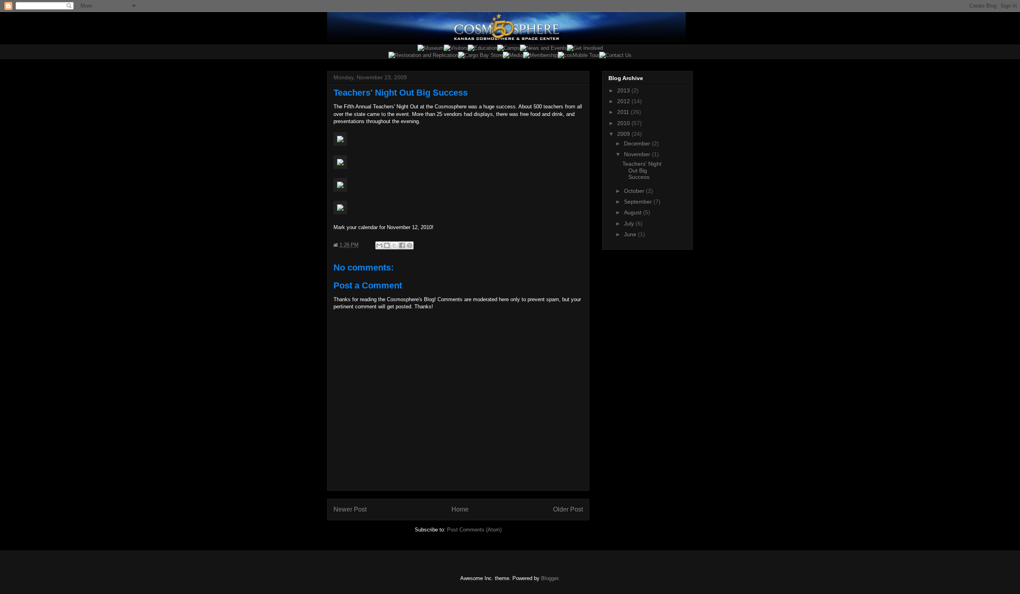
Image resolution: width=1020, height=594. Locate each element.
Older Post (568, 509)
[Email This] (379, 245)
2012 (624, 101)
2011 (624, 112)
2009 (624, 134)
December (638, 143)
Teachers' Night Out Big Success (641, 170)
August (633, 212)
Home (460, 509)
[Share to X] (394, 245)
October (635, 191)
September (638, 201)
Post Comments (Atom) (474, 530)
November (638, 154)
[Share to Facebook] (402, 245)
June (631, 234)
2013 (624, 90)
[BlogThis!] (387, 245)
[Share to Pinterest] (410, 245)
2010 (624, 123)
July (630, 223)
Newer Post (350, 509)
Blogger (549, 578)
